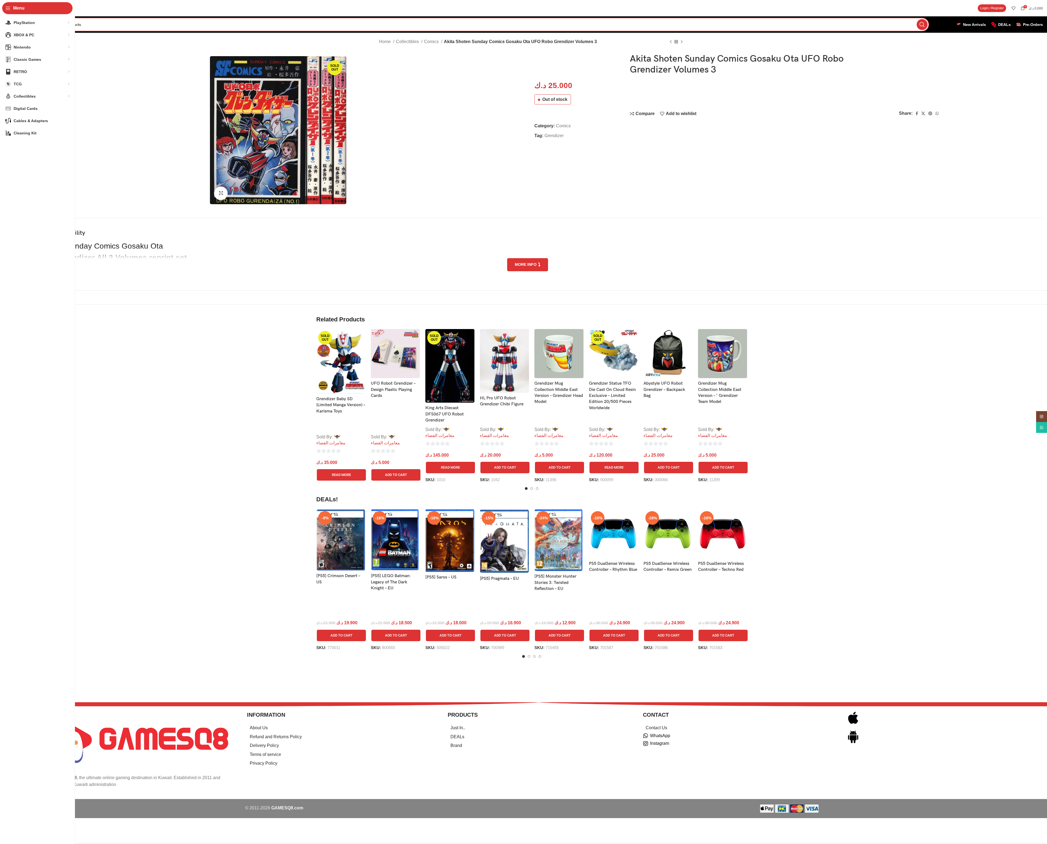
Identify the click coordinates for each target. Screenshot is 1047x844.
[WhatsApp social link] (937, 113)
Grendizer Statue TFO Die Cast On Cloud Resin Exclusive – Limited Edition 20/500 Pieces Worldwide (612, 396)
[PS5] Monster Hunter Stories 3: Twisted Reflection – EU (555, 582)
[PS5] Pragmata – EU (499, 578)
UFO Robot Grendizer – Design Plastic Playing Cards (393, 389)
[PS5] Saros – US (440, 577)
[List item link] (340, 727)
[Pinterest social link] (930, 113)
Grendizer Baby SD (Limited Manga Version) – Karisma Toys (340, 405)
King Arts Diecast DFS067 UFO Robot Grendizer (444, 414)
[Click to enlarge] (221, 193)
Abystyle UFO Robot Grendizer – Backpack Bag (664, 389)
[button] (395, 475)
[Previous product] (670, 42)
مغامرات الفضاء (330, 443)
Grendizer (554, 135)
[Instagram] (645, 743)
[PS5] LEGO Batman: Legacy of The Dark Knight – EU (391, 582)
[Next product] (681, 42)
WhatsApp (660, 735)
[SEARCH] (922, 24)
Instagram (659, 743)
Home (385, 41)
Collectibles (408, 41)
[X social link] (923, 113)
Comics (432, 41)
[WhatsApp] (645, 736)
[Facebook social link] (917, 113)
